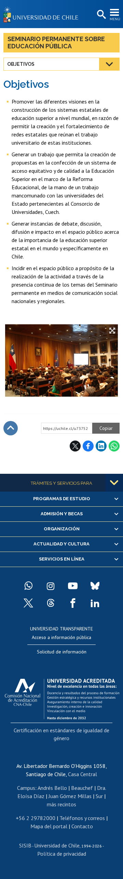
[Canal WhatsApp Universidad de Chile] (28, 585)
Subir (10, 428)
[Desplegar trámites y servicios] (114, 483)
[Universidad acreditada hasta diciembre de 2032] (62, 697)
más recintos (61, 804)
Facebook (88, 446)
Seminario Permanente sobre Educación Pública (56, 42)
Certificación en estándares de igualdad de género (61, 734)
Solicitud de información (61, 652)
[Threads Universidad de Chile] (50, 603)
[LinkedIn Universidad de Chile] (95, 603)
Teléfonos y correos (82, 818)
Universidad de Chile (57, 845)
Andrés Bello (52, 787)
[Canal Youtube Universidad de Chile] (72, 585)
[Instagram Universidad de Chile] (50, 585)
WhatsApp (114, 446)
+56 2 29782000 (35, 818)
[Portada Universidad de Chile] (42, 14)
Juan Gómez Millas (70, 796)
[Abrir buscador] (101, 15)
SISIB (25, 845)
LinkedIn (101, 446)
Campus (26, 787)
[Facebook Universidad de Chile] (72, 603)
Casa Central (82, 774)
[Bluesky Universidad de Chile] (95, 585)
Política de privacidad (61, 853)
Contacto (82, 826)
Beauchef (82, 787)
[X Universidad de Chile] (28, 603)
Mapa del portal (48, 826)
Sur (99, 796)
